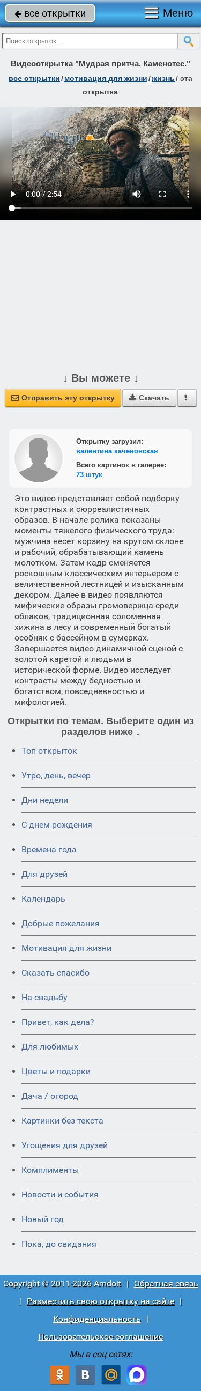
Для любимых (49, 1047)
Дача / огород (49, 1096)
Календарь (43, 899)
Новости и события (60, 1194)
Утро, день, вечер (56, 775)
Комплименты (50, 1170)
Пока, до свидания (58, 1244)
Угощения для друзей (64, 1145)
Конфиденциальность (97, 1319)
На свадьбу (44, 997)
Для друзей (44, 874)
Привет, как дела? (57, 1022)
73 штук (89, 475)
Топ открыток (49, 751)
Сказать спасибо (55, 973)
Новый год (42, 1219)
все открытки (50, 13)
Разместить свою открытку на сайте (100, 1301)
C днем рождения (56, 825)
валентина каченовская (117, 451)
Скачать (149, 397)
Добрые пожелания (60, 923)
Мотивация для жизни (66, 948)
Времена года (49, 849)
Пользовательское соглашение (100, 1337)
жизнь (163, 78)
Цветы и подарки (56, 1071)
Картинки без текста (62, 1120)
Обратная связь (166, 1283)
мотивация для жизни (105, 78)
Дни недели (44, 800)
